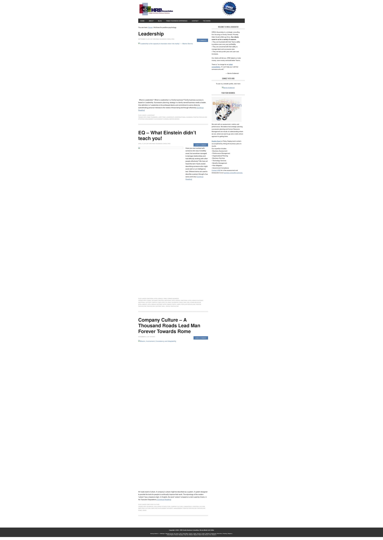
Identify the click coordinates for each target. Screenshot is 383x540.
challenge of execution (162, 506)
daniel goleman (152, 300)
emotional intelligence (172, 300)
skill (163, 306)
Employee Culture (153, 504)
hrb (188, 302)
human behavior (195, 302)
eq (166, 302)
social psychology (172, 306)
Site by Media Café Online (207, 530)
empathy (155, 302)
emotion (161, 300)
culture (202, 506)
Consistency (187, 506)
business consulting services (233, 173)
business (150, 506)
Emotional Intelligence (155, 298)
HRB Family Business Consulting (189, 530)
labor (178, 304)
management (178, 508)
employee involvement (158, 508)
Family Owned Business (171, 298)
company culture (177, 506)
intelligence (142, 304)
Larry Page (162, 117)
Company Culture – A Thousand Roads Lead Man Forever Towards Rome (169, 325)
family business (152, 117)
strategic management (146, 119)
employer (161, 302)
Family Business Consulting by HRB (156, 10)
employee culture (144, 508)
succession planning (161, 119)
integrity (170, 508)
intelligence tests (169, 304)
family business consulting (177, 302)
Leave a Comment (200, 145)
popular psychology (188, 304)
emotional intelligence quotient (192, 300)
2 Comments (202, 40)
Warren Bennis (174, 119)
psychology (151, 306)
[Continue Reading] (164, 499)
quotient (158, 306)
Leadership (151, 33)
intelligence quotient (155, 304)
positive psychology (200, 117)
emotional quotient (145, 302)
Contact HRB (216, 170)
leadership (170, 117)
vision (144, 510)
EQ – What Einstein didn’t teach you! (167, 135)
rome (140, 510)
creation (196, 506)
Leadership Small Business (183, 117)
